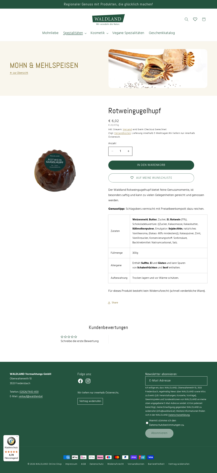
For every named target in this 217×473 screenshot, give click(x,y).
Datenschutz (97, 464)
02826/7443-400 (29, 392)
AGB (83, 464)
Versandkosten (122, 133)
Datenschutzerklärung (179, 415)
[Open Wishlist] (195, 19)
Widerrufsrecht (115, 464)
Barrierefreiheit (156, 464)
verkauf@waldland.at (31, 396)
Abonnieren (159, 433)
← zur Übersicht (19, 73)
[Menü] (17, 437)
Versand (127, 129)
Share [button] (115, 303)
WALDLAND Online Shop (49, 464)
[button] (74, 33)
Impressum (71, 464)
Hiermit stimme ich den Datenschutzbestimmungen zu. (166, 423)
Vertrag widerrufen (90, 401)
